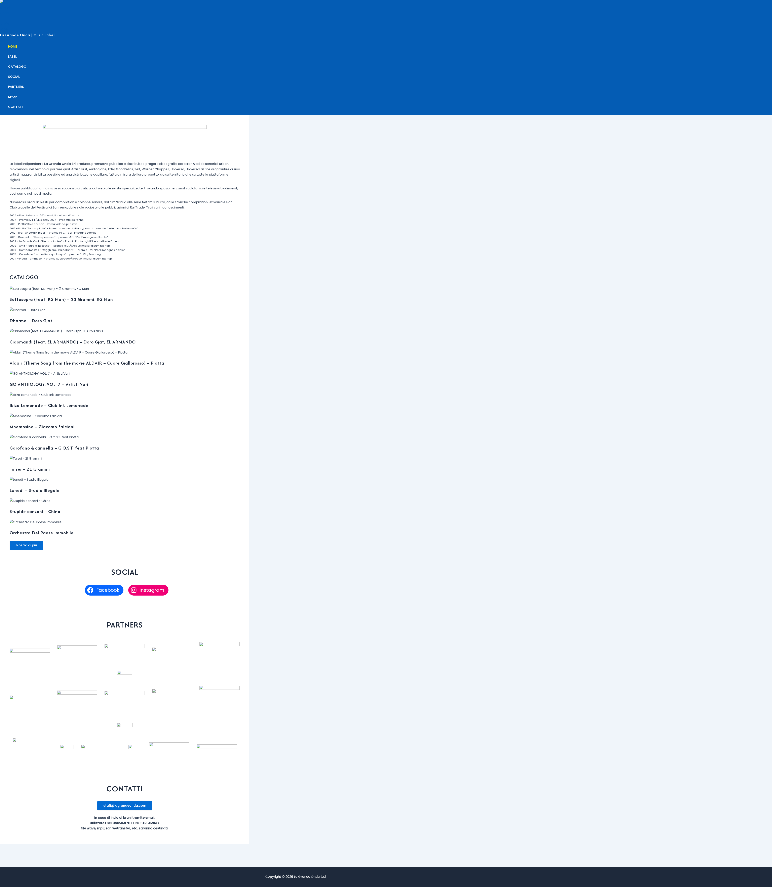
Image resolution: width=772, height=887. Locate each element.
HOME (12, 46)
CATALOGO (17, 66)
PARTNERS (16, 86)
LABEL (12, 56)
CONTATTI (16, 106)
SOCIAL (14, 76)
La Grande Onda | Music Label (27, 35)
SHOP (12, 96)
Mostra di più (26, 545)
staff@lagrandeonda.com (124, 805)
